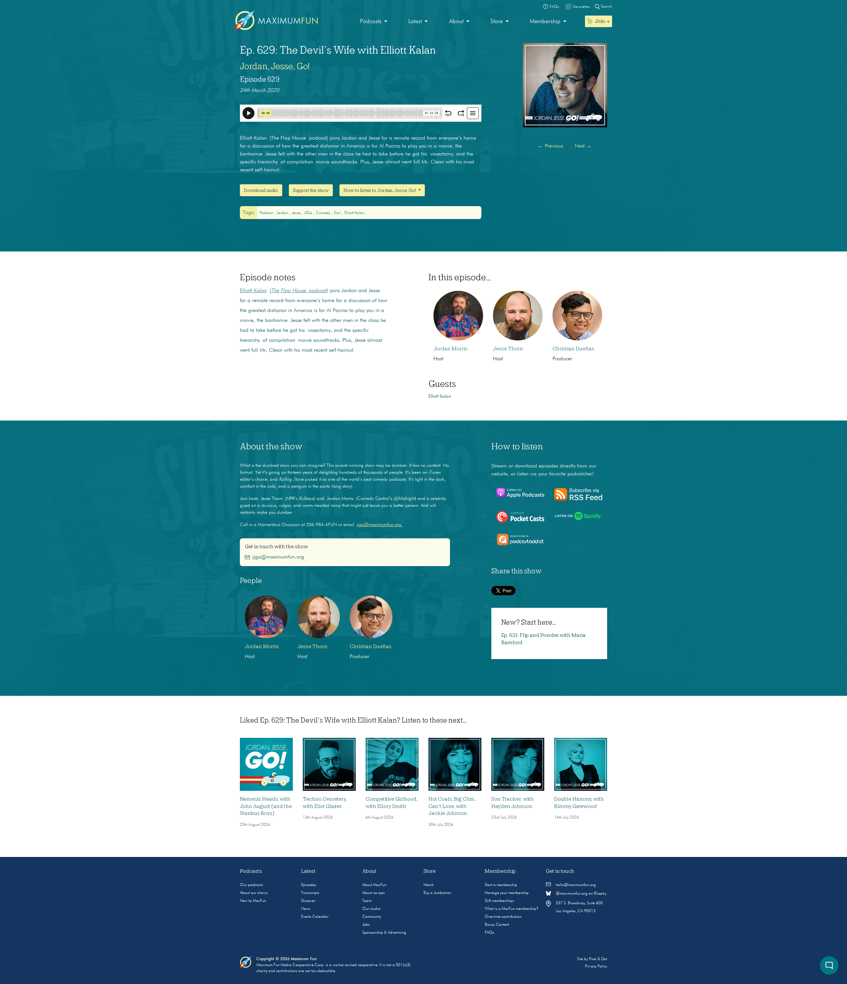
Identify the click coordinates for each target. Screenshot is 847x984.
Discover (308, 901)
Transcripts (310, 893)
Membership (545, 21)
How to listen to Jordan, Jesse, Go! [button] (380, 190)
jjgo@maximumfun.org (278, 557)
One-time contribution (503, 917)
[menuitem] (373, 22)
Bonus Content (497, 925)
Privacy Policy (596, 966)
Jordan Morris (450, 349)
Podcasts (370, 21)
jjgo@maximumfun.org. (380, 524)
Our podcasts (251, 885)
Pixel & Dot (598, 959)
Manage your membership (507, 893)
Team (367, 901)
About (456, 21)
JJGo (308, 213)
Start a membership (501, 885)
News (305, 909)
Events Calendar (315, 917)
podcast (267, 213)
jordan (283, 213)
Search (606, 7)
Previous (550, 146)
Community (371, 917)
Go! (338, 213)
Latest (415, 21)
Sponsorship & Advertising (384, 933)
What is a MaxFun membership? (511, 909)
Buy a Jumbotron (437, 893)
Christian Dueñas (573, 349)
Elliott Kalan (354, 213)
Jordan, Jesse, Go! (275, 66)
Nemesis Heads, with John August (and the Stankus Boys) (266, 806)
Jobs (366, 925)
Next (583, 146)
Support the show (311, 190)
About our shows (254, 893)
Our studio (371, 909)
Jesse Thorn (508, 349)
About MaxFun (374, 885)
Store (496, 21)
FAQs (489, 933)
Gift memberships (499, 901)
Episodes (308, 885)
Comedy (323, 213)
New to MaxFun (253, 901)
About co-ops (373, 893)
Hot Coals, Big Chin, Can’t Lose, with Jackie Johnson (451, 806)
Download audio (261, 190)
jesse (296, 213)
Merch (429, 885)
